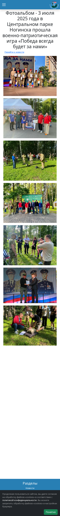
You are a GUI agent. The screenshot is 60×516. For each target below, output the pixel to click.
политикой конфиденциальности (19, 500)
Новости (30, 488)
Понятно (51, 512)
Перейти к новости (14, 52)
